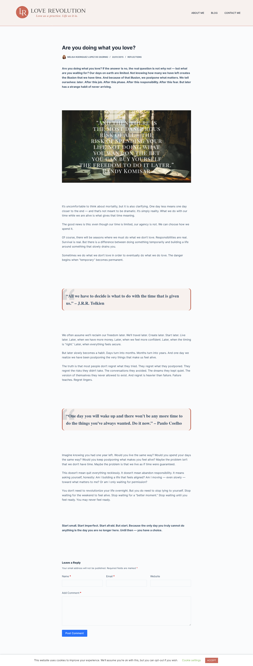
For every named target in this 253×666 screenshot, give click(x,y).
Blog (214, 12)
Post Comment (74, 633)
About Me (197, 12)
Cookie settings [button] (191, 660)
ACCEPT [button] (211, 660)
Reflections (135, 57)
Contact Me (232, 12)
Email (110, 576)
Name (66, 576)
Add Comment (71, 592)
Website (155, 576)
